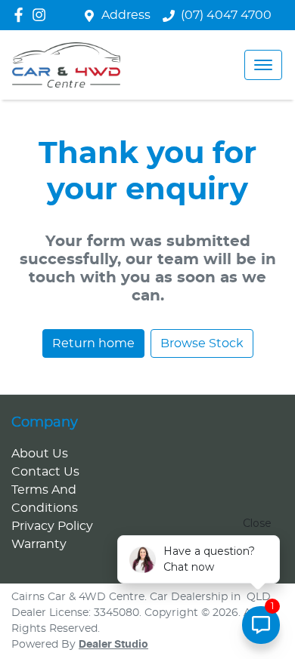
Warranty (39, 544)
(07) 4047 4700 (226, 15)
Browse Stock (202, 343)
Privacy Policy (52, 526)
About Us (39, 454)
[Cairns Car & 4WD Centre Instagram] (42, 15)
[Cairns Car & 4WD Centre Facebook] (21, 15)
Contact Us (45, 472)
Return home (93, 343)
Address (126, 15)
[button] (263, 65)
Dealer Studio (113, 644)
